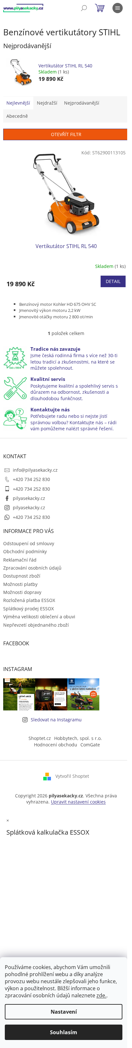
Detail (113, 281)
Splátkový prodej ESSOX (28, 609)
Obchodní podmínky (25, 551)
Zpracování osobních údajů (32, 568)
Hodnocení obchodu (55, 745)
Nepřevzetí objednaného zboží (36, 625)
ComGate (90, 745)
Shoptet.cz (40, 738)
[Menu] (117, 8)
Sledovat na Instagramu (56, 720)
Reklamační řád (20, 560)
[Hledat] (84, 8)
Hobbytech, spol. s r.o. (78, 738)
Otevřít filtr (66, 134)
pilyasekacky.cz (29, 498)
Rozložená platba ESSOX (29, 600)
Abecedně (17, 116)
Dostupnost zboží (21, 576)
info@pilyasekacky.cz (35, 470)
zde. (101, 995)
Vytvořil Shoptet (72, 776)
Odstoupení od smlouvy (28, 543)
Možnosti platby (20, 584)
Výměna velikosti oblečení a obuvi (39, 617)
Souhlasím (63, 1032)
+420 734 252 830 (31, 479)
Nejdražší (47, 103)
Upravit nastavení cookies (78, 802)
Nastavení (64, 1011)
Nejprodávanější (81, 103)
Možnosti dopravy (22, 592)
